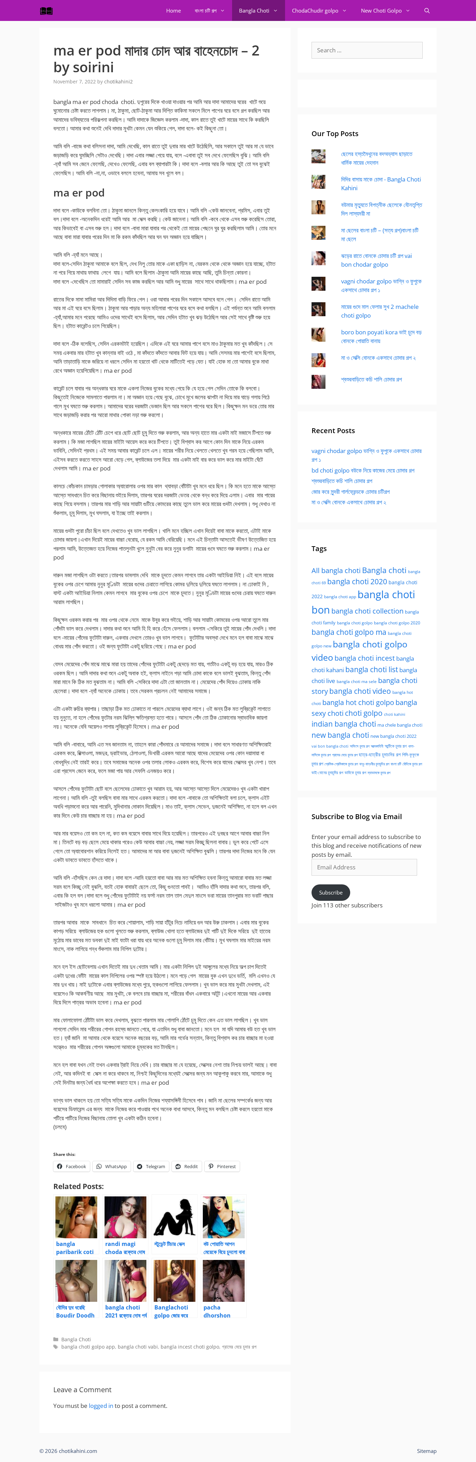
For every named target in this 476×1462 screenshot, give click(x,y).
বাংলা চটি (396, 764)
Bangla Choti (254, 10)
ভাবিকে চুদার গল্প (355, 772)
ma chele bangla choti (399, 725)
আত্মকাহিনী (377, 746)
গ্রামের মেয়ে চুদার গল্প (239, 1346)
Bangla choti (384, 570)
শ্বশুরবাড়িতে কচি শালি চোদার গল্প (371, 379)
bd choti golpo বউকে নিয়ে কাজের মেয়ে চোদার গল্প (363, 470)
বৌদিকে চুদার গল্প (412, 764)
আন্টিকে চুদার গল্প (396, 746)
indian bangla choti (344, 724)
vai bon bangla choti (330, 746)
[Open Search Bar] (427, 10)
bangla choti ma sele (357, 681)
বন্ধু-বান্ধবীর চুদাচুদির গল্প (374, 764)
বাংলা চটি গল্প (205, 10)
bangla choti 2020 (357, 581)
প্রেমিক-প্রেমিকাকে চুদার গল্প (341, 764)
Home (173, 10)
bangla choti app (340, 596)
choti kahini (394, 714)
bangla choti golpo (355, 623)
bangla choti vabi (138, 1346)
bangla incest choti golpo (190, 1346)
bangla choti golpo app (88, 1346)
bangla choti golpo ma (349, 632)
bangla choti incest (365, 658)
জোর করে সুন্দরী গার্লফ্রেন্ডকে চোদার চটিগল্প (351, 492)
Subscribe (331, 892)
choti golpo (364, 713)
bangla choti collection (367, 611)
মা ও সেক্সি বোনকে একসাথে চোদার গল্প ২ (378, 358)
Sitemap (427, 1450)
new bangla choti (340, 735)
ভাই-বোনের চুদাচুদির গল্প (327, 772)
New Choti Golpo (381, 10)
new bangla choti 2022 (393, 736)
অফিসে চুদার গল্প (359, 746)
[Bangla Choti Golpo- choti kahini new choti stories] (48, 10)
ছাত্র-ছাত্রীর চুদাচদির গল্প (380, 754)
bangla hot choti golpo (358, 702)
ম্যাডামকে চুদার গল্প (379, 772)
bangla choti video (360, 691)
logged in (101, 1406)
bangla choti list (371, 669)
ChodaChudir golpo (315, 10)
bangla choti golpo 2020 (397, 623)
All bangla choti (336, 570)
